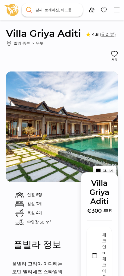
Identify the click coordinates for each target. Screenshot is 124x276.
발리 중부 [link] (22, 43)
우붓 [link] (40, 43)
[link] (11, 10)
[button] (92, 10)
